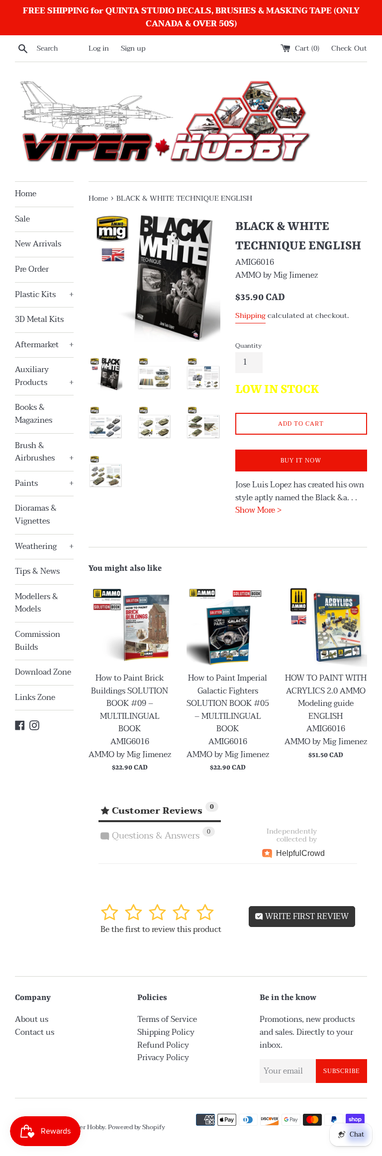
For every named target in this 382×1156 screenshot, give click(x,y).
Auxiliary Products (44, 376)
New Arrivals (38, 244)
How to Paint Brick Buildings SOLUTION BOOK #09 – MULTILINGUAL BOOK (129, 703)
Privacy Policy (163, 1058)
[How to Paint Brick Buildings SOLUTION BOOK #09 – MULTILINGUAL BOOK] (130, 625)
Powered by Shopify (136, 1127)
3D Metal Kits (39, 319)
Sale (22, 219)
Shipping (250, 315)
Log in (99, 48)
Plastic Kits (44, 295)
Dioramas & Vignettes (36, 514)
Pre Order (32, 269)
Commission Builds (37, 640)
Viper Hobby (87, 1127)
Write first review (306, 917)
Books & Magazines (33, 413)
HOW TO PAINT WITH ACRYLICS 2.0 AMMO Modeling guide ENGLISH (326, 697)
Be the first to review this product (160, 929)
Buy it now (301, 460)
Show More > (258, 510)
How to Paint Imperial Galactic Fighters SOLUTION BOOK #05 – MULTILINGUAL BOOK (228, 703)
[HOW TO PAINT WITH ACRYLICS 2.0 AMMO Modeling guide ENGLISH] (325, 625)
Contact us (34, 1032)
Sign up (133, 48)
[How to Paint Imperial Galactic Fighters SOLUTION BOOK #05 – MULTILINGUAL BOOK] (227, 625)
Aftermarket (44, 345)
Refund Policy (163, 1045)
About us (31, 1019)
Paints (44, 483)
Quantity (248, 346)
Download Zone (43, 672)
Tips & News (37, 571)
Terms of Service (167, 1019)
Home (25, 194)
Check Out (349, 48)
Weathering (44, 546)
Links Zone (35, 697)
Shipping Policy (165, 1032)
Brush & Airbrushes (44, 452)
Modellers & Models (36, 603)
